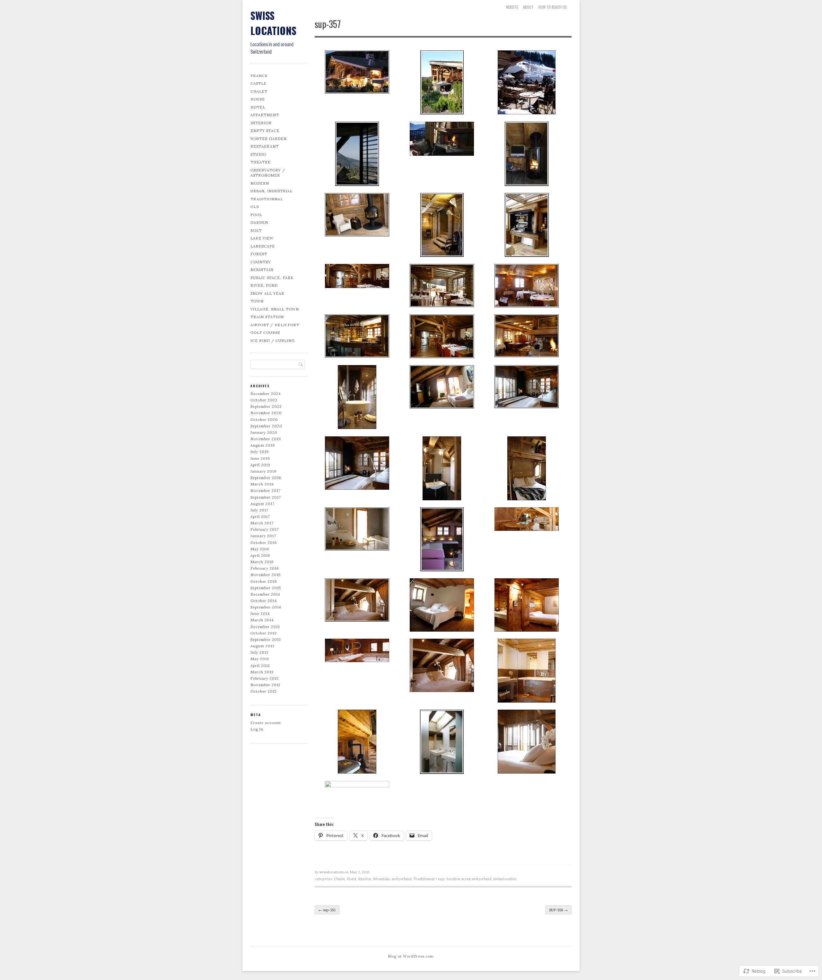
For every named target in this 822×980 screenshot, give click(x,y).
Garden (259, 222)
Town (257, 301)
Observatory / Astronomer (267, 173)
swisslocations (331, 872)
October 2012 (263, 691)
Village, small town (274, 309)
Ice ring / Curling (272, 340)
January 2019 (263, 471)
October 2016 (263, 542)
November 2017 (265, 490)
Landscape (262, 246)
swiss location (505, 879)
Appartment (264, 115)
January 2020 (263, 432)
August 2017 (262, 504)
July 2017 (259, 510)
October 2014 (263, 601)
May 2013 (259, 659)
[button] (357, 73)
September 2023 (266, 406)
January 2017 (263, 536)
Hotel (257, 107)
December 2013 (265, 627)
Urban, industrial (271, 191)
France (259, 76)
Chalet (258, 91)
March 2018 (262, 484)
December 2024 (265, 393)
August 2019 (262, 445)
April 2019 (260, 465)
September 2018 (265, 478)
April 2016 (260, 555)
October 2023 (263, 400)
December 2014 (265, 594)
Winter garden (268, 138)
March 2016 (262, 562)
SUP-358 (558, 910)
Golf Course (265, 332)
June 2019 (260, 458)
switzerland (401, 879)
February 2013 (264, 678)
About (528, 7)
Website (512, 7)
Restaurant (264, 146)
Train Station (267, 317)
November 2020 (266, 413)
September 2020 (266, 426)
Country (260, 262)
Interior (261, 123)
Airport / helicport (274, 325)
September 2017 (265, 497)
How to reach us (552, 7)
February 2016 (264, 568)
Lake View (262, 238)
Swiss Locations (273, 23)
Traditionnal (266, 199)
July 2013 (259, 652)
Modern (259, 183)
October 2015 (263, 581)
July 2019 (259, 452)
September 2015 (265, 588)
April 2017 (260, 516)
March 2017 (262, 523)
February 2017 (264, 529)
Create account (265, 723)
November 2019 (265, 439)
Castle (258, 83)
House (257, 99)
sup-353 (327, 910)
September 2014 (265, 607)
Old (254, 207)
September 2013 (265, 639)
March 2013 (262, 672)
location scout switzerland (469, 879)
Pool (256, 215)
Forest (258, 254)
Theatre (260, 162)
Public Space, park (271, 278)
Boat (256, 230)
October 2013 (263, 633)
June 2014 (260, 613)
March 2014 (262, 620)
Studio (258, 154)
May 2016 (259, 549)
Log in (256, 729)
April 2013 (260, 665)
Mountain (262, 269)
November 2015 (265, 575)
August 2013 (262, 646)
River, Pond (264, 285)
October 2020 (264, 419)
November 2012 (265, 685)
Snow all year (267, 293)
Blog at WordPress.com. (411, 956)
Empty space (264, 130)
